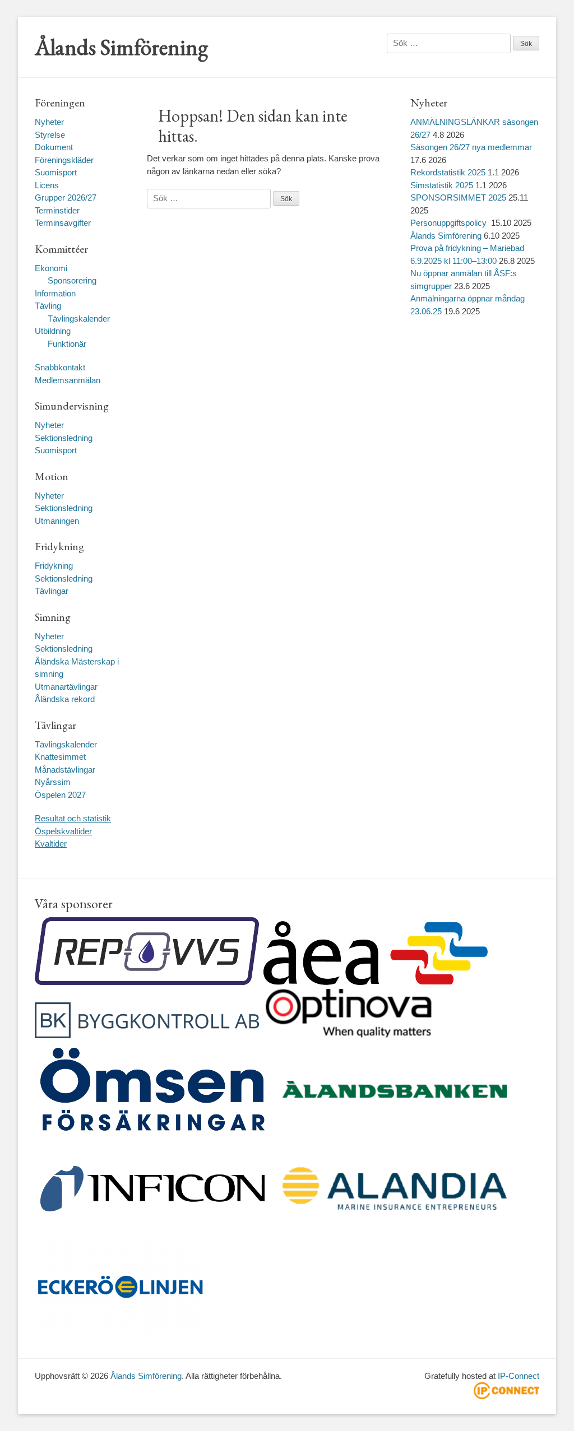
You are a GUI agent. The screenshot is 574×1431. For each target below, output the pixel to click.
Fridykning (54, 565)
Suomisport (56, 172)
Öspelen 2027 (60, 795)
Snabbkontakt (60, 367)
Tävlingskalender (79, 318)
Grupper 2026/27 (65, 197)
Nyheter (49, 122)
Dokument (54, 147)
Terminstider (57, 210)
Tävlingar (51, 591)
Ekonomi (51, 268)
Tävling (48, 305)
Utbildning (53, 331)
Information (55, 293)
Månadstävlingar (65, 769)
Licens (47, 185)
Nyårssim (53, 782)
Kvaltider (51, 843)
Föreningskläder (64, 160)
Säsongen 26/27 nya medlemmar (471, 147)
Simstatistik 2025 (441, 185)
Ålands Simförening (121, 47)
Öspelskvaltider (63, 831)
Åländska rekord (65, 699)
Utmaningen (57, 521)
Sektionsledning (63, 438)
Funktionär (67, 344)
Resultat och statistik (73, 818)
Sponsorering (72, 280)
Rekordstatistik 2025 (447, 172)
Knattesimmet (60, 756)
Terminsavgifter (63, 222)
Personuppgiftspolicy (449, 222)
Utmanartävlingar (66, 686)
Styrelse (50, 135)
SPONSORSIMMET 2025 (458, 197)
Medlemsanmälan (67, 380)
